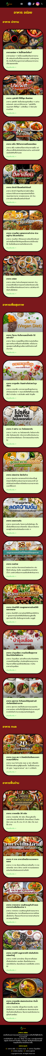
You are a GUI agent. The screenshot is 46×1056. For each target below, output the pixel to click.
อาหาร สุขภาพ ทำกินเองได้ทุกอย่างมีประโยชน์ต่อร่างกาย (21, 702)
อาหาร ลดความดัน (13, 520)
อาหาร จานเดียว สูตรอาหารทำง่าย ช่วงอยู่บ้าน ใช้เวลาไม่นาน (22, 234)
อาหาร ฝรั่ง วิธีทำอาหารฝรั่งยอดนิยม (21, 144)
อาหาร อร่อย (11, 278)
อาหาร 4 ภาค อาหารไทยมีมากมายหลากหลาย (22, 860)
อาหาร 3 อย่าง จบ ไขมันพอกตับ (19, 428)
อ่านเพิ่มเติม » (11, 67)
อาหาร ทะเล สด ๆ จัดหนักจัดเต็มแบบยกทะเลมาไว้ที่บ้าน (22, 758)
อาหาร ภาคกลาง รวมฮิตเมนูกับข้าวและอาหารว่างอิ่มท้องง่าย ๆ (22, 906)
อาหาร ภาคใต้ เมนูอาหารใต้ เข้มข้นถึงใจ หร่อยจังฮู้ (22, 954)
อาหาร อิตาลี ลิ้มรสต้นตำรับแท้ (18, 187)
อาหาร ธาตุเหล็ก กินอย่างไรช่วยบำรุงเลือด (21, 384)
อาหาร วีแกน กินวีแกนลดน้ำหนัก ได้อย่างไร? (20, 336)
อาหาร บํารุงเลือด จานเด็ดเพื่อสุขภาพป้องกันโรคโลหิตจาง (21, 654)
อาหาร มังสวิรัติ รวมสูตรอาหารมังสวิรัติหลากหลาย (22, 608)
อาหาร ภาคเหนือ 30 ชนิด (16, 813)
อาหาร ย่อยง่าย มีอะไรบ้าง (17, 474)
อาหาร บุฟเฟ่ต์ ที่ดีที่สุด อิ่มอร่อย (19, 98)
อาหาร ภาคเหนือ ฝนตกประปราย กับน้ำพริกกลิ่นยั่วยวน (22, 1002)
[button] (21, 4)
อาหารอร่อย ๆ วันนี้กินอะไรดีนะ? (19, 52)
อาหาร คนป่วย (12, 564)
